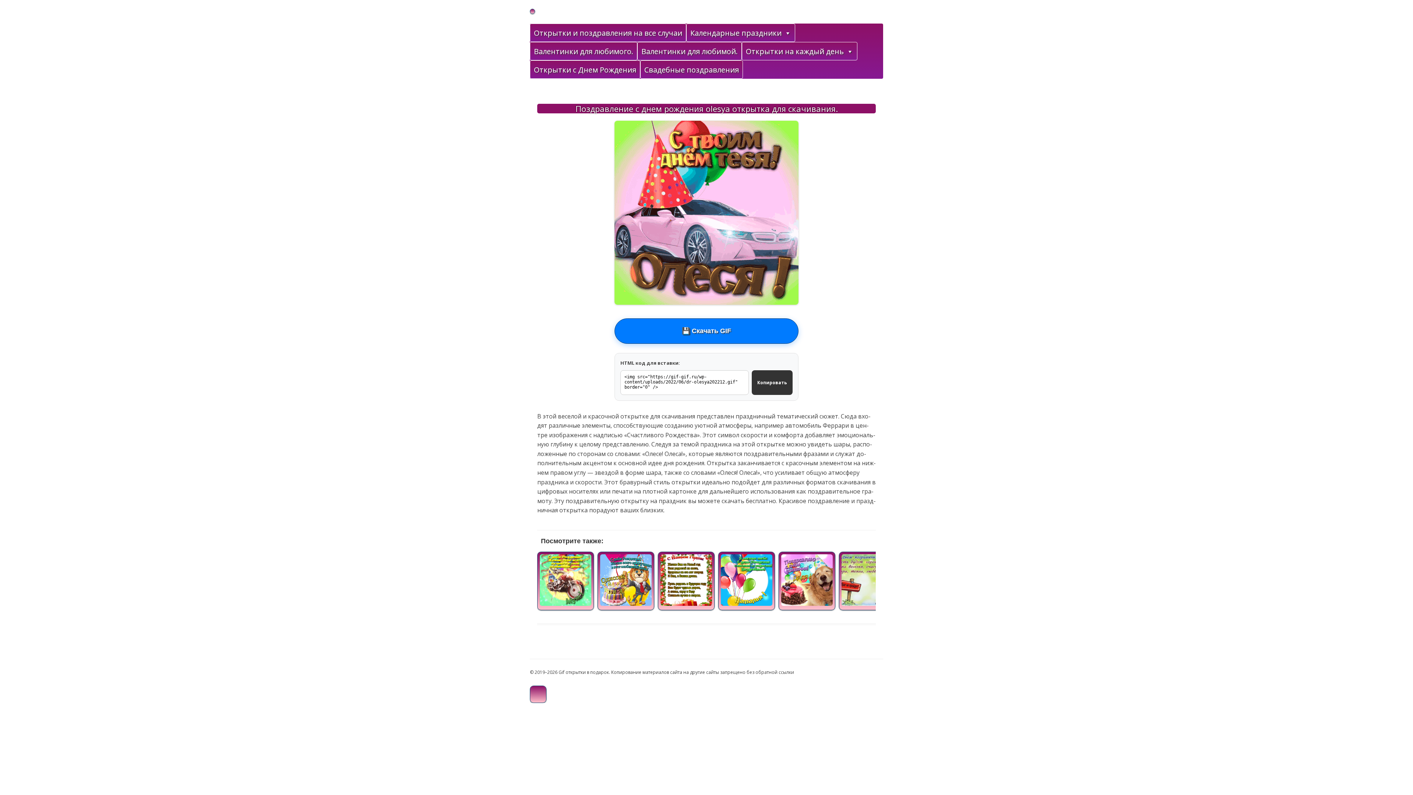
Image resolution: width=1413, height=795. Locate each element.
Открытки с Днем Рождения (585, 70)
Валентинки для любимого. (583, 51)
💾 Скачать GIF (706, 331)
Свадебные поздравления (691, 70)
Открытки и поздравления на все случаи (608, 33)
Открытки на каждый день (795, 51)
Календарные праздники (736, 33)
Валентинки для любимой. (689, 51)
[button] (787, 33)
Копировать (772, 382)
